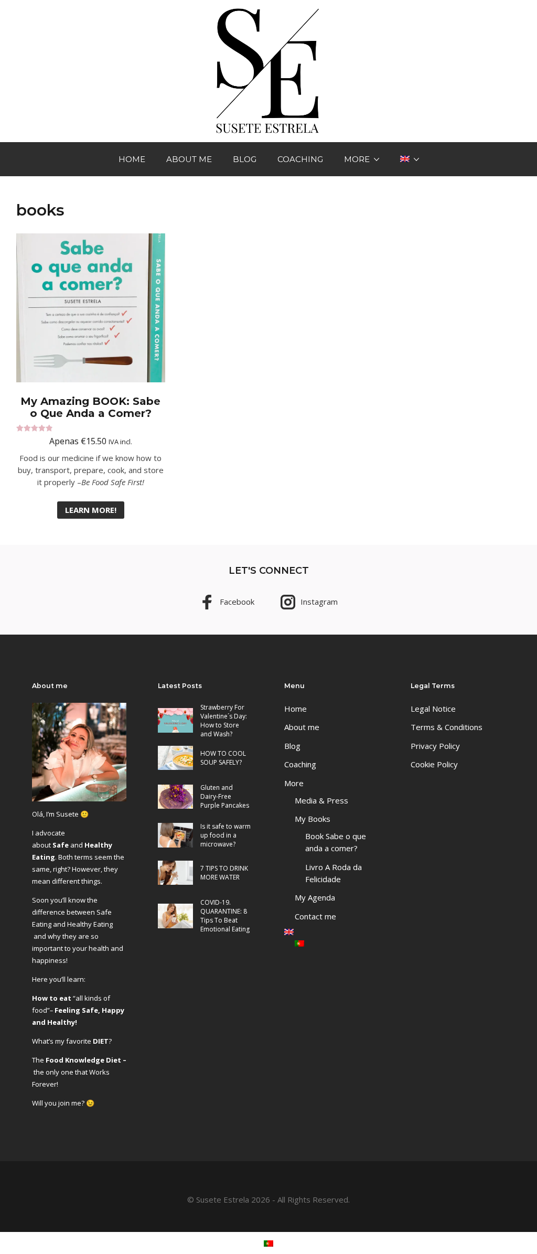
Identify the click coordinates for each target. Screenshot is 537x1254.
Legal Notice (433, 708)
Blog (244, 159)
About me (189, 159)
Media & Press (321, 800)
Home (132, 159)
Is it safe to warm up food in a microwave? (225, 835)
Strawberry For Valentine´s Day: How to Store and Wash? (223, 720)
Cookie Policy (434, 764)
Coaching (300, 159)
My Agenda (315, 897)
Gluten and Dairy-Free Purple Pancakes (224, 796)
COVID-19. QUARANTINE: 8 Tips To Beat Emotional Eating (225, 916)
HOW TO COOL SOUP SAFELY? (223, 758)
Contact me (315, 916)
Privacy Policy (435, 746)
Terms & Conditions (446, 727)
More (357, 159)
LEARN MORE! (90, 510)
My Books (312, 818)
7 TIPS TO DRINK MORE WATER (224, 873)
